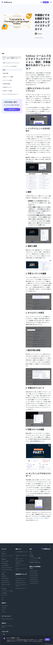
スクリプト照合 (5, 561)
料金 (30, 551)
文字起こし (4, 553)
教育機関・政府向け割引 (35, 562)
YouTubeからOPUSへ (34, 581)
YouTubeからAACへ (34, 577)
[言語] (41, 2)
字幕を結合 (18, 563)
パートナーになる (33, 560)
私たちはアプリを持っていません (7, 626)
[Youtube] (4, 635)
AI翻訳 (3, 574)
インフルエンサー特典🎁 (35, 558)
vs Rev (3, 609)
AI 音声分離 (4, 593)
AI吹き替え (4, 576)
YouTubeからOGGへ (34, 583)
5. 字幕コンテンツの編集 (7, 76)
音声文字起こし (5, 563)
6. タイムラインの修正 (7, 80)
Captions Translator (6, 584)
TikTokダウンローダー (20, 580)
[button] (41, 2)
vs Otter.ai (4, 607)
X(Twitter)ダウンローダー (21, 582)
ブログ (31, 554)
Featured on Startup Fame (7, 619)
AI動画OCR (4, 559)
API (2, 599)
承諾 (47, 639)
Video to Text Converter (7, 569)
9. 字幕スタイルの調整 (7, 90)
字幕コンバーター (19, 558)
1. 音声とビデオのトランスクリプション (11, 62)
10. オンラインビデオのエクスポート (10, 94)
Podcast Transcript (20, 560)
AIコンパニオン (5, 595)
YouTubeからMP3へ (34, 571)
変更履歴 (31, 556)
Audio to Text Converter (7, 567)
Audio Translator (5, 580)
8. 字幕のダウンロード (7, 87)
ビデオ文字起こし (5, 565)
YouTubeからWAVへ (34, 575)
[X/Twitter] (2, 634)
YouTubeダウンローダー (21, 578)
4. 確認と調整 (5, 73)
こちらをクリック (37, 518)
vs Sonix (3, 612)
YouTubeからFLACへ (34, 579)
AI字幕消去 (4, 588)
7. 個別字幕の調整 (6, 83)
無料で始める (45, 2)
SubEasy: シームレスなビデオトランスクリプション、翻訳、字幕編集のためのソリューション (12, 58)
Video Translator (5, 578)
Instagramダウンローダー (21, 588)
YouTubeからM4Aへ (34, 573)
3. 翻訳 (3, 69)
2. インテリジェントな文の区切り (9, 66)
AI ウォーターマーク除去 (7, 591)
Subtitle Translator (6, 582)
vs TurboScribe (5, 605)
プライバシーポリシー (37, 641)
